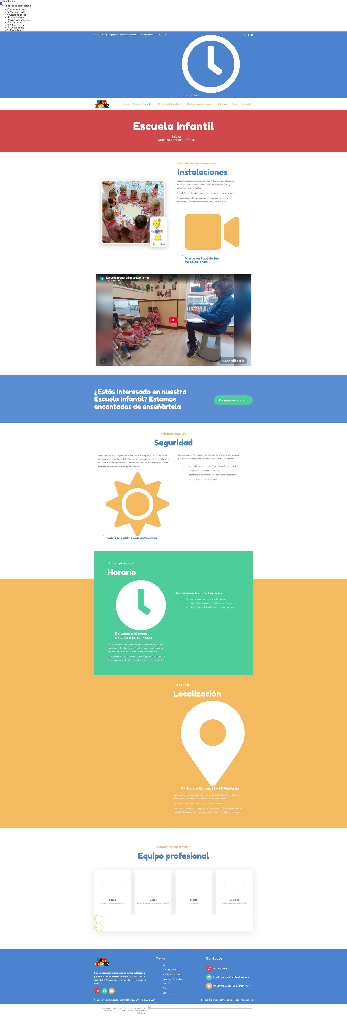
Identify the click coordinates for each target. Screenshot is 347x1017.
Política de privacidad (211, 1000)
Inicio (126, 104)
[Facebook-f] (249, 35)
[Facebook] (104, 991)
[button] (1, 3)
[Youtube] (252, 35)
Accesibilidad (247, 1000)
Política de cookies (230, 1000)
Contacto (246, 104)
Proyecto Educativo (169, 104)
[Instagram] (245, 35)
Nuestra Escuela (142, 104)
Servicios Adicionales (199, 104)
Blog (234, 104)
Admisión (223, 104)
